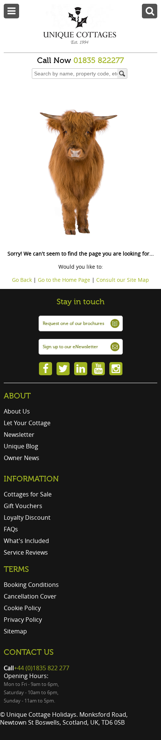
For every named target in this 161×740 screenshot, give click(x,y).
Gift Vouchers (23, 506)
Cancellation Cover (30, 596)
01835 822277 (98, 60)
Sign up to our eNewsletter (70, 346)
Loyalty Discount (27, 517)
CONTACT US (29, 652)
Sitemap (15, 631)
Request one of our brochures (73, 323)
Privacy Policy (23, 619)
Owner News (21, 458)
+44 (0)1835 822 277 (41, 668)
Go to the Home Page (64, 279)
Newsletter (19, 434)
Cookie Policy (22, 608)
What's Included (26, 541)
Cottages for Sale (28, 494)
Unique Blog (21, 446)
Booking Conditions (31, 585)
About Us (17, 411)
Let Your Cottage (27, 423)
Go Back (22, 279)
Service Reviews (26, 552)
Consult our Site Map (122, 279)
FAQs (11, 529)
